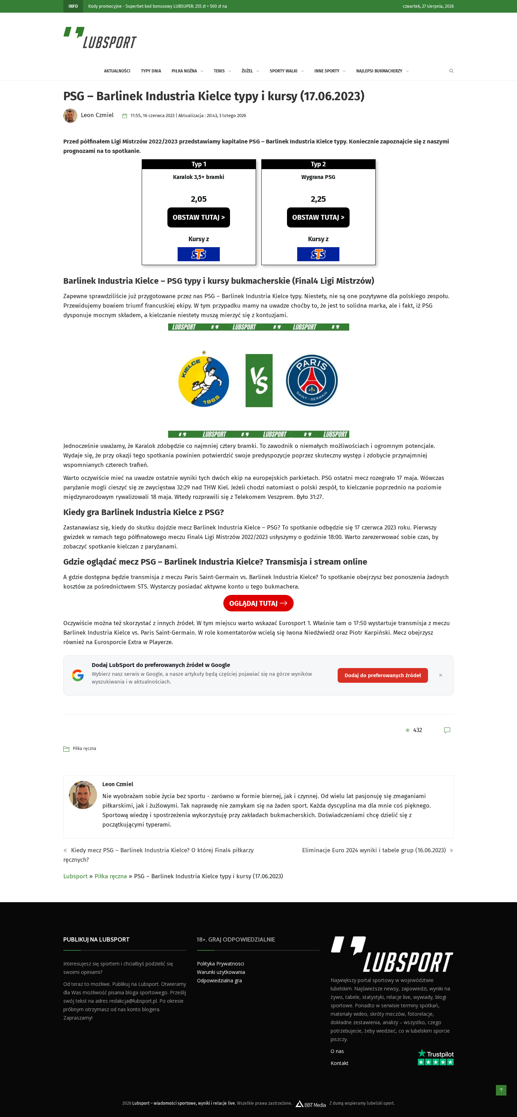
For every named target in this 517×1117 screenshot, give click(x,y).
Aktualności (117, 71)
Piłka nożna (184, 71)
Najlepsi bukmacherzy (379, 71)
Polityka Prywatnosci (220, 963)
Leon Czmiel (117, 784)
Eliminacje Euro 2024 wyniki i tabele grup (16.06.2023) (375, 850)
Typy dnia (151, 71)
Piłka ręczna (84, 748)
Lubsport (75, 876)
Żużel (247, 71)
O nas (337, 1051)
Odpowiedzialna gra (219, 980)
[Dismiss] (440, 675)
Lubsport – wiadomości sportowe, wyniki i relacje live (183, 1103)
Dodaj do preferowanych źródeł (383, 675)
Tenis (219, 71)
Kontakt (340, 1063)
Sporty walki (284, 71)
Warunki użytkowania (221, 972)
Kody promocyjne (105, 6)
